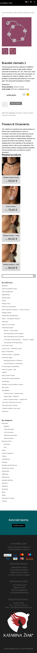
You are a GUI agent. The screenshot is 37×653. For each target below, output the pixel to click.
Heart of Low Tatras (8, 324)
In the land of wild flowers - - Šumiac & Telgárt (19, 339)
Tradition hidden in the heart (11, 408)
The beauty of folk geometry (13, 342)
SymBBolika (5, 390)
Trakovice (5, 411)
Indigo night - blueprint (11, 396)
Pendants (5, 489)
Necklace (5, 486)
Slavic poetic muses (8, 375)
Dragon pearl (6, 297)
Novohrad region (7, 357)
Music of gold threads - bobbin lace (15, 399)
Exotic (4, 300)
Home (4, 12)
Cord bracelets (9, 432)
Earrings (4, 462)
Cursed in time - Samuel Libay (13, 393)
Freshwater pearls (8, 468)
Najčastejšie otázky (19, 567)
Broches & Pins (7, 441)
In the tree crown (7, 345)
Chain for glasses (7, 453)
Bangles (6, 426)
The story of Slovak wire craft (11, 402)
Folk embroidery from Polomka (13, 333)
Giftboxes (5, 474)
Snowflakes (5, 381)
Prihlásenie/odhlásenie (19, 592)
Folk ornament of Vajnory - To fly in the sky (16, 309)
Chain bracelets (18, 12)
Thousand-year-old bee (9, 405)
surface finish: (11, 95)
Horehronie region (7, 327)
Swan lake (5, 387)
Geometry (5, 321)
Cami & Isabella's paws (9, 288)
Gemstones (5, 471)
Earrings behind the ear (9, 465)
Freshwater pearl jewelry (10, 315)
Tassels (4, 501)
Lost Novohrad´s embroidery (13, 363)
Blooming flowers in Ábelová (13, 360)
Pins (5, 447)
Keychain (5, 483)
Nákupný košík (19, 587)
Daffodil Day (6, 294)
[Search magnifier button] (34, 276)
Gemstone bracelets (10, 435)
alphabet (5, 285)
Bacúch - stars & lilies (11, 330)
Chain (4, 450)
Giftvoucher (5, 477)
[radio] (24, 94)
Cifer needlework (7, 291)
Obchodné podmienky (19, 570)
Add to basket (16, 103)
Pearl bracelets (9, 438)
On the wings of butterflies (10, 366)
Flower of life (6, 303)
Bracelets (9, 12)
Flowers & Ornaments (9, 115)
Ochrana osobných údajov (19, 575)
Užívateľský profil (19, 585)
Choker (4, 456)
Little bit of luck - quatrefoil (10, 354)
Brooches (7, 444)
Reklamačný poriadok (19, 572)
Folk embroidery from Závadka (14, 336)
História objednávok (19, 590)
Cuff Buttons (6, 459)
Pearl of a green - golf (9, 369)
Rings (4, 492)
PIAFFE (4, 372)
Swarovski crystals (8, 498)
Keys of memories (7, 351)
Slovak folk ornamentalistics (11, 378)
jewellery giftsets (7, 480)
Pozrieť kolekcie (18, 525)
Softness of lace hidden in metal (12, 384)
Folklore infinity (6, 312)
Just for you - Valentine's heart (12, 348)
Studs (4, 495)
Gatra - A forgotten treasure (11, 318)
